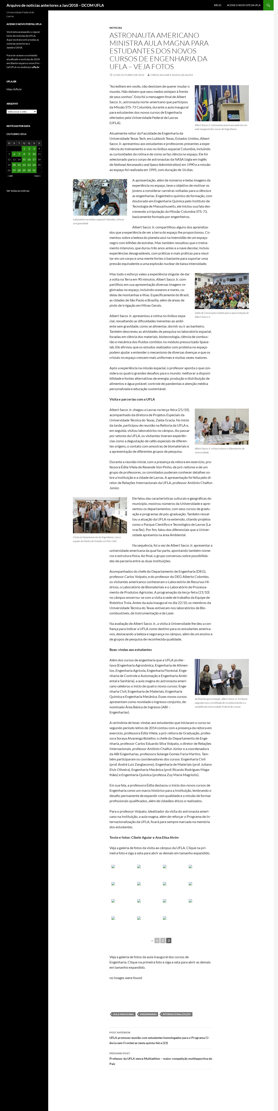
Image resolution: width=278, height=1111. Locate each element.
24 (34, 164)
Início (217, 5)
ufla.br (36, 67)
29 (24, 170)
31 (34, 170)
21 (19, 164)
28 (19, 170)
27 (14, 170)
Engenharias (148, 1014)
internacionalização (177, 1014)
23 (29, 164)
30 (29, 170)
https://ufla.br (14, 89)
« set (10, 175)
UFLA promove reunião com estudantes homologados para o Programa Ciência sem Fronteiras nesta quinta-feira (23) (159, 1038)
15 (24, 159)
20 (14, 164)
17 (34, 159)
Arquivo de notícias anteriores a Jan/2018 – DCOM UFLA (55, 5)
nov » (38, 175)
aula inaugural (123, 1014)
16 (29, 159)
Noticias (115, 27)
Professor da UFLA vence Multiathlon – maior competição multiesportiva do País (160, 1059)
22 (24, 164)
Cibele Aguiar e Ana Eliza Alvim (171, 75)
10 (34, 154)
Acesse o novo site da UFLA (243, 5)
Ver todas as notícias (18, 190)
